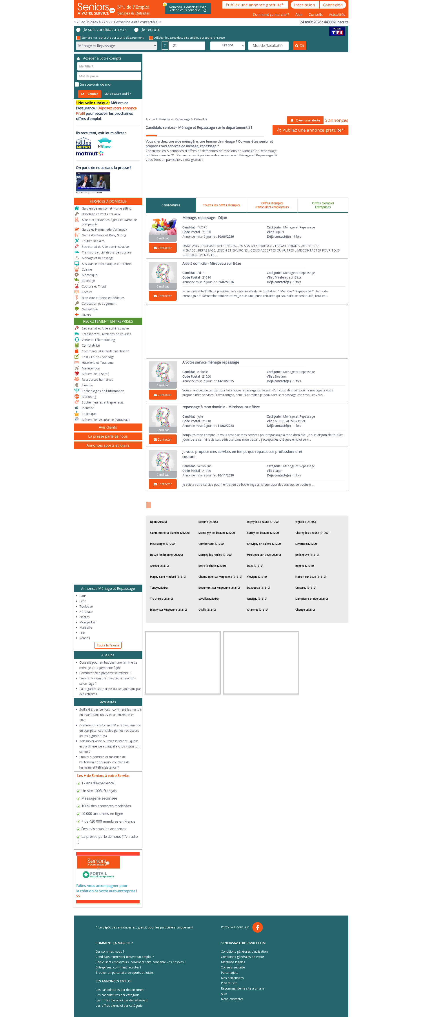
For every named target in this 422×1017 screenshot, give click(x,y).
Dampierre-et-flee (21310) (311, 599)
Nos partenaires (232, 978)
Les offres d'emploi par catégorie (119, 1005)
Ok (302, 45)
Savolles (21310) (208, 599)
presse (91, 836)
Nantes (84, 617)
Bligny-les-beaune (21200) (263, 522)
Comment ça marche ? (271, 14)
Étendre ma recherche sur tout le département (113, 38)
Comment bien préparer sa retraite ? (105, 673)
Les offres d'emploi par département (122, 1000)
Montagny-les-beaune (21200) (216, 533)
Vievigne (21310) (257, 577)
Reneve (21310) (304, 566)
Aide (299, 14)
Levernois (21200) (306, 544)
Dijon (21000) (158, 522)
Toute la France (108, 645)
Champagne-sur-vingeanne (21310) (220, 577)
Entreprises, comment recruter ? (118, 967)
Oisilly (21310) (207, 610)
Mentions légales (233, 962)
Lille (82, 633)
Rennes (84, 638)
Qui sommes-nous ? (110, 951)
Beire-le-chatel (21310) (212, 566)
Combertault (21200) (211, 544)
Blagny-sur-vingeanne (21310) (168, 610)
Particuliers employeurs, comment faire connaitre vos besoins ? (141, 962)
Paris (82, 596)
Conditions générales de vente (242, 957)
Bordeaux (86, 612)
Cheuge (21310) (305, 610)
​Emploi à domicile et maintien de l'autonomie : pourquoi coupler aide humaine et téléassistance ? (104, 762)
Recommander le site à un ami (242, 988)
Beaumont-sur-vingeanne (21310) (219, 588)
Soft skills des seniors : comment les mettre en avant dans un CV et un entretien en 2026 (110, 714)
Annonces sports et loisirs (108, 445)
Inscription (305, 4)
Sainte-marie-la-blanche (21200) (169, 533)
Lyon (82, 601)
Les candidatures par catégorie (118, 995)
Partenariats (229, 972)
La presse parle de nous (108, 436)
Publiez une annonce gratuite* (255, 4)
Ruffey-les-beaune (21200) (263, 533)
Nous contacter (232, 999)
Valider (92, 94)
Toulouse (86, 606)
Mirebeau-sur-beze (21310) (264, 555)
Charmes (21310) (257, 610)
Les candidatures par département (120, 990)
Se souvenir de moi (95, 84)
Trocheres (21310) (161, 599)
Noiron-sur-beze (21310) (310, 577)
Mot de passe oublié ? (117, 94)
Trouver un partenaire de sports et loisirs (125, 972)
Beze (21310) (255, 566)
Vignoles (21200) (305, 522)
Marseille (85, 627)
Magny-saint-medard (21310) (168, 577)
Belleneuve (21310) (307, 555)
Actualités (337, 14)
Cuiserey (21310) (305, 588)
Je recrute (151, 29)
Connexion (333, 4)
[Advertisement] (247, 84)
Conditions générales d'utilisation (244, 951)
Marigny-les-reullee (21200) (215, 555)
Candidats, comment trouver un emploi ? (125, 957)
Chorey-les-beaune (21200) (312, 533)
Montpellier (87, 622)
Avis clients (108, 427)
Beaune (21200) (208, 522)
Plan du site (229, 983)
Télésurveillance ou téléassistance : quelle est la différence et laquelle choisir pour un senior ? (109, 746)
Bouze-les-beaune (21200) (166, 555)
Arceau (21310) (159, 566)
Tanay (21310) (158, 588)
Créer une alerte (308, 120)
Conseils (316, 14)
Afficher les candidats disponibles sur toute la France (189, 38)
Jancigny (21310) (257, 599)
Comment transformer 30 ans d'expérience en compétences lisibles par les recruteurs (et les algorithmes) (110, 730)
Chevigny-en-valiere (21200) (264, 544)
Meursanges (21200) (162, 544)
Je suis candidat (106, 29)
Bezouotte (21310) (258, 588)
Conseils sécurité (233, 967)
